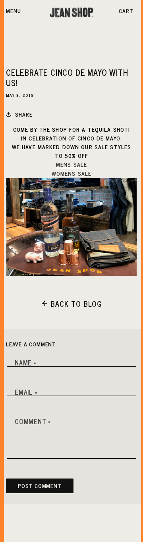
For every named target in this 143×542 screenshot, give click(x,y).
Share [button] (24, 114)
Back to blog (76, 303)
